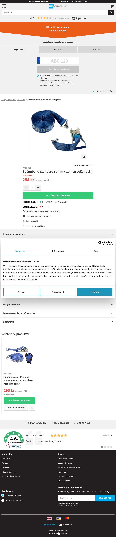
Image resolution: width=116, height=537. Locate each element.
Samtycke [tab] (20, 251)
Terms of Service (73, 505)
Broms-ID (58, 49)
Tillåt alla (95, 292)
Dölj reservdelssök (103, 91)
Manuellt (96, 49)
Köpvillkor (5, 467)
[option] (58, 130)
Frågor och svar (11, 304)
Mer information (15, 407)
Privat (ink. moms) (13, 495)
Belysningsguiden (65, 458)
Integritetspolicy (8, 472)
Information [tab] (58, 251)
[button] (58, 18)
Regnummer (19, 49)
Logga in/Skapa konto (10, 476)
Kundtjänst (6, 458)
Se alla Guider (64, 480)
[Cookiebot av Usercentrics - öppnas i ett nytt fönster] (100, 243)
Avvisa (21, 292)
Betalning (8, 321)
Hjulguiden (62, 472)
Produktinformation (14, 234)
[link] (58, 439)
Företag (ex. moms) (14, 500)
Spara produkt (32, 221)
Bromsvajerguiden (65, 476)
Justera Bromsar (65, 463)
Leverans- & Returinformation (19, 313)
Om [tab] (96, 251)
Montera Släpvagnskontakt (69, 467)
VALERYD (27, 167)
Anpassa (56, 292)
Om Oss (4, 463)
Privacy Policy (62, 505)
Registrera (105, 498)
